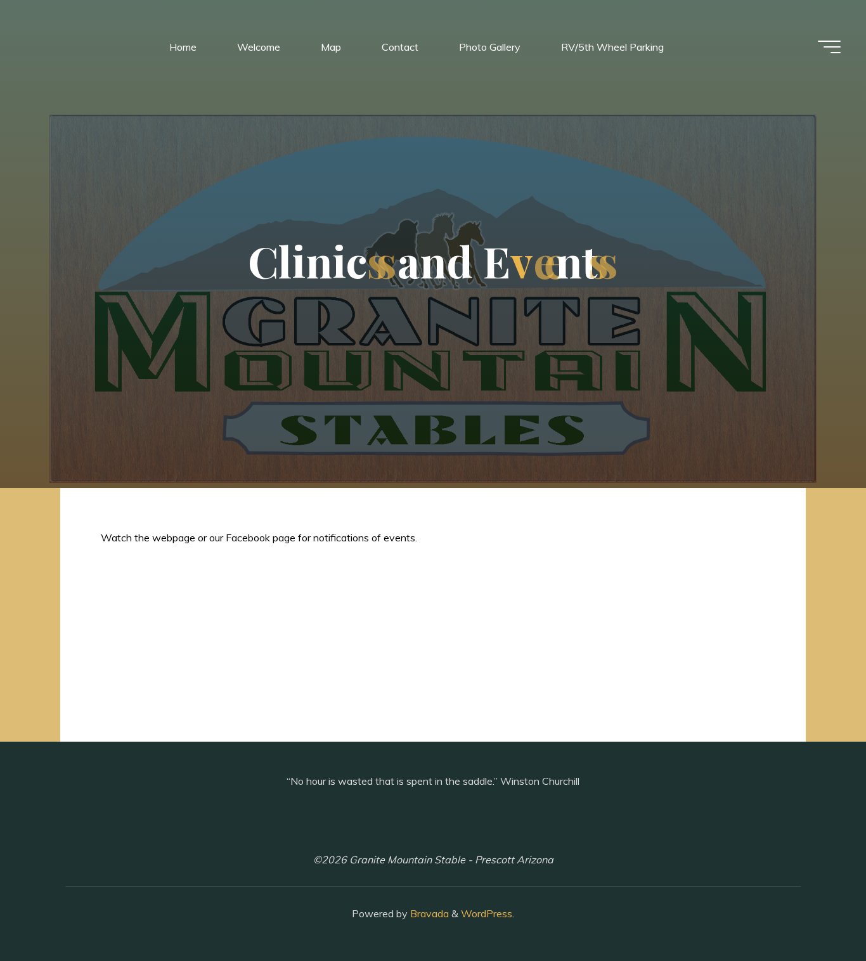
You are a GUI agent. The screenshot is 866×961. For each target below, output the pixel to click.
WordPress (486, 913)
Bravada (428, 913)
